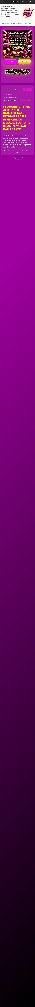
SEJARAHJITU (17, 159)
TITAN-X (6, 23)
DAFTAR (25, 61)
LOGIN (10, 61)
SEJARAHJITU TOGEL (18, 100)
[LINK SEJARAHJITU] (17, 44)
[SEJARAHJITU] (28, 13)
